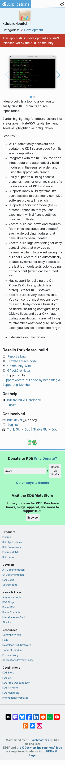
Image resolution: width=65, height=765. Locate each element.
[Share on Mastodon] (15, 715)
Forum (11, 405)
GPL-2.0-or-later (18, 370)
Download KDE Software (16, 644)
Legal (32, 755)
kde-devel (14, 420)
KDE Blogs (8, 602)
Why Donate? (45, 458)
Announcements (11, 597)
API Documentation (13, 569)
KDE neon (8, 557)
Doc (27, 429)
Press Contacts (11, 612)
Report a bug (16, 356)
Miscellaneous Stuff (13, 617)
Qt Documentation (13, 574)
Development (33, 30)
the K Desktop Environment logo (39, 747)
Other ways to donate (32, 482)
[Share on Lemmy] (50, 715)
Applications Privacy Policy (17, 659)
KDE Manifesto (10, 692)
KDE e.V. (7, 677)
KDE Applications (12, 542)
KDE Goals (8, 579)
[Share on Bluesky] (22, 715)
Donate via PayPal (55, 470)
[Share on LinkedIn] (36, 715)
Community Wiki (19, 366)
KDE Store (8, 672)
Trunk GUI (14, 429)
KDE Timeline (10, 687)
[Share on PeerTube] (25, 724)
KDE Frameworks (12, 547)
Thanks (6, 622)
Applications (15, 5)
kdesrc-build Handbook (24, 400)
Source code (10, 584)
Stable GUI (40, 429)
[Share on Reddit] (43, 715)
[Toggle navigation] (45, 4)
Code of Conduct (12, 650)
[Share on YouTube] (57, 715)
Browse (32, 517)
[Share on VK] (32, 724)
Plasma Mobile (10, 552)
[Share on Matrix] (8, 715)
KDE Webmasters (37, 740)
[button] (31, 97)
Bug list (12, 425)
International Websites (15, 697)
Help (5, 639)
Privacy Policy (10, 655)
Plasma (6, 537)
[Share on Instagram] (39, 724)
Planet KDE (8, 607)
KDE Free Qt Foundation (16, 682)
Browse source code (22, 361)
